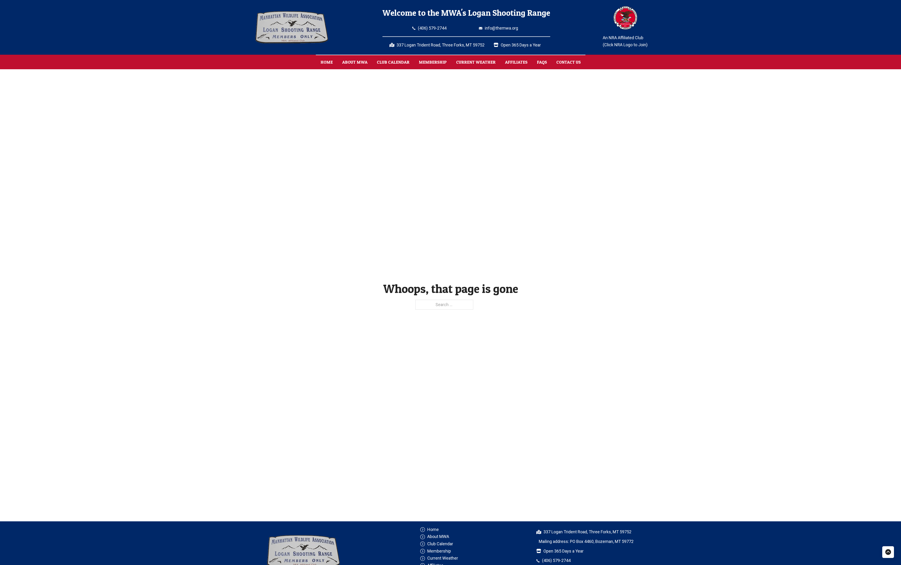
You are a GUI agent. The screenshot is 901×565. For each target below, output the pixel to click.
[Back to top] (888, 552)
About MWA (354, 62)
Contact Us (568, 62)
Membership (433, 62)
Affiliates (516, 62)
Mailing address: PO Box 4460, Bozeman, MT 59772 (586, 541)
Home (327, 62)
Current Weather (476, 62)
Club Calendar (393, 62)
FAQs (542, 62)
